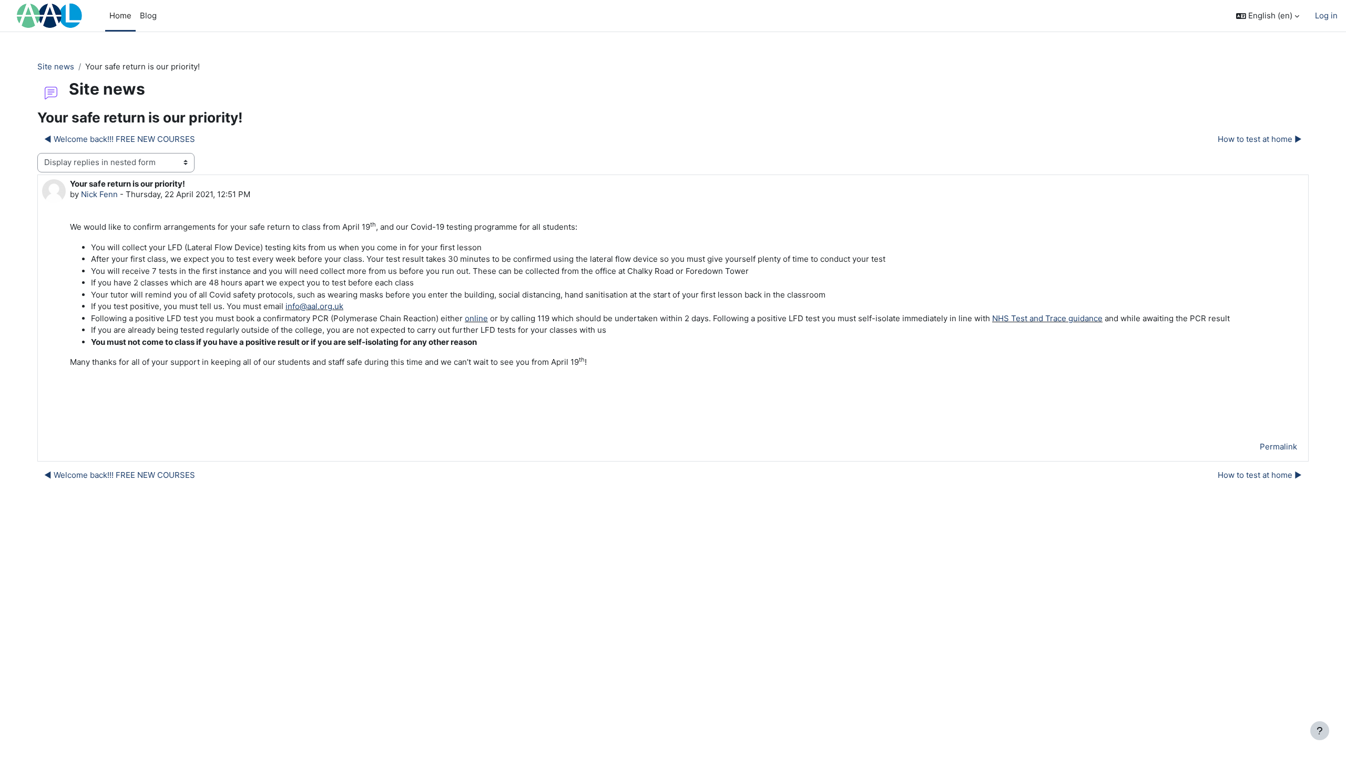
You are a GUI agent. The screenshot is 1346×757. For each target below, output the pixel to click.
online (476, 318)
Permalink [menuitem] (1278, 447)
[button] (1267, 16)
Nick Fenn (99, 194)
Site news (55, 66)
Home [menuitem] (120, 16)
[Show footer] (1319, 730)
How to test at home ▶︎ (1260, 139)
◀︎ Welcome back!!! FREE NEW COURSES (119, 139)
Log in (1326, 16)
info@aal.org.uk (314, 306)
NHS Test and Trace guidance (1047, 318)
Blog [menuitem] (148, 16)
